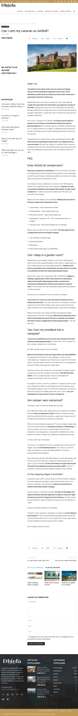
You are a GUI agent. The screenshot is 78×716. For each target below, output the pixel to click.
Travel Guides (65, 11)
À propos (39, 1)
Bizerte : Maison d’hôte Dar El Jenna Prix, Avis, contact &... (43, 669)
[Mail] (61, 1)
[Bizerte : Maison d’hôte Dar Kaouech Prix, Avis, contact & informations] (31, 691)
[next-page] (53, 589)
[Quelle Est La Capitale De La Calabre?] (69, 576)
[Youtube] (75, 1)
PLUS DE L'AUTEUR (53, 567)
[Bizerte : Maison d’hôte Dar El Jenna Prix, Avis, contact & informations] (31, 669)
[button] (74, 11)
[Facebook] (54, 1)
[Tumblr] (68, 1)
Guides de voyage (51, 11)
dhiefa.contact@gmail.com (10, 689)
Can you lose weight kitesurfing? (66, 560)
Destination (29, 11)
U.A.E (33, 1)
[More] (67, 39)
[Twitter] (71, 1)
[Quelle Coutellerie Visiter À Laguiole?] (34, 576)
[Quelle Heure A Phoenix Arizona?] (51, 576)
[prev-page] (50, 589)
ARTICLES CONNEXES (35, 567)
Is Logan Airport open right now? (38, 560)
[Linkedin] (58, 1)
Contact (46, 1)
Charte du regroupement (23, 1)
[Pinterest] (65, 1)
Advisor (40, 11)
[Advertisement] (39, 18)
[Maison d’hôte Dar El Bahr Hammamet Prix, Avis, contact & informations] (31, 679)
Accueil (20, 11)
